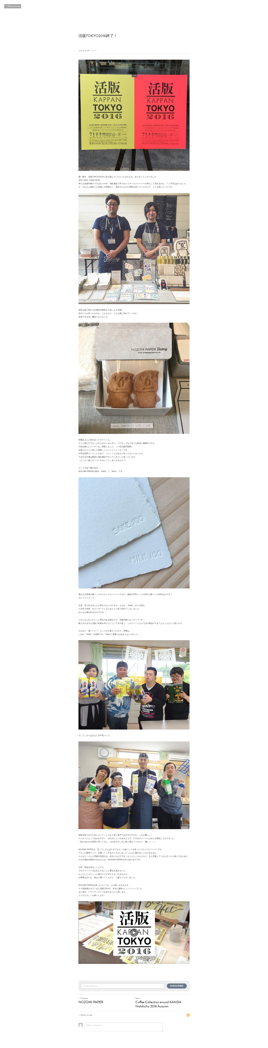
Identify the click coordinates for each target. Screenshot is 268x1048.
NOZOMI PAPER (90, 1002)
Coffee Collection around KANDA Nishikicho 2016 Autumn (158, 1004)
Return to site (14, 6)
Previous (84, 998)
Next (137, 998)
